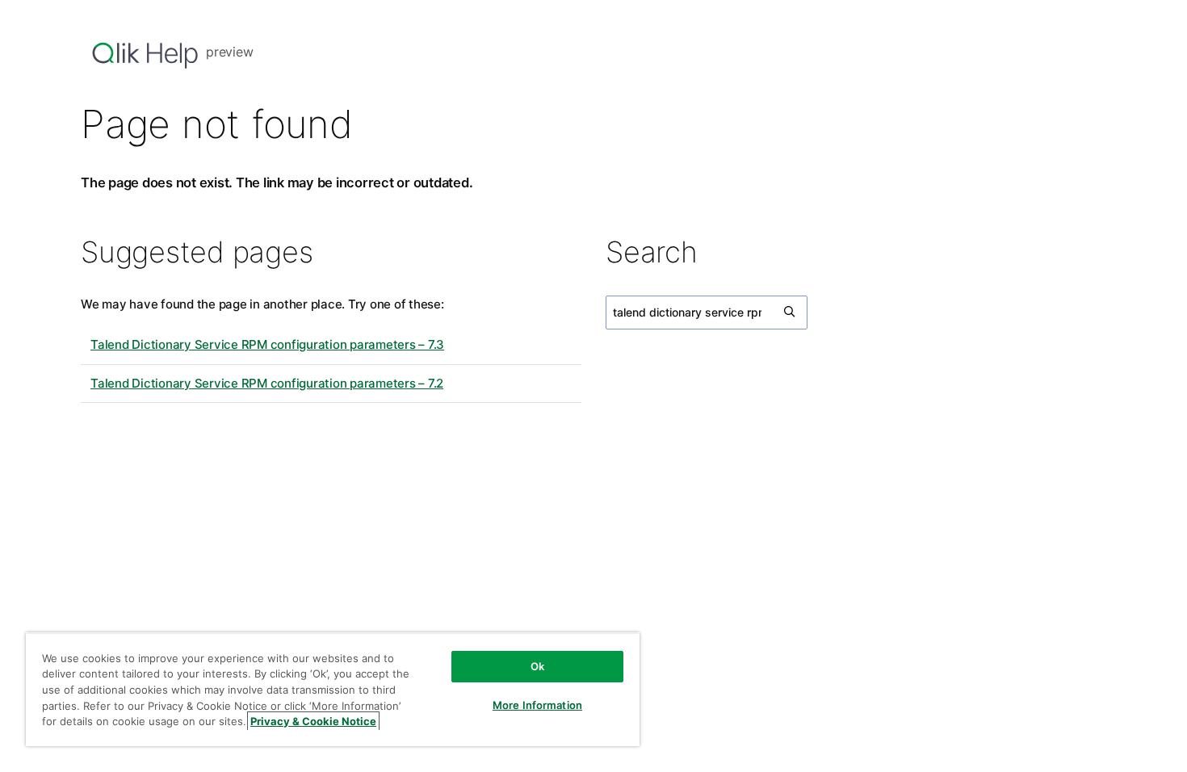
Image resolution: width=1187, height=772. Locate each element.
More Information (537, 705)
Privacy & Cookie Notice (313, 721)
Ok (537, 666)
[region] (333, 689)
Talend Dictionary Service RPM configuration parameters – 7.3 (267, 344)
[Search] (790, 312)
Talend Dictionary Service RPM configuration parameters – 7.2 (266, 383)
